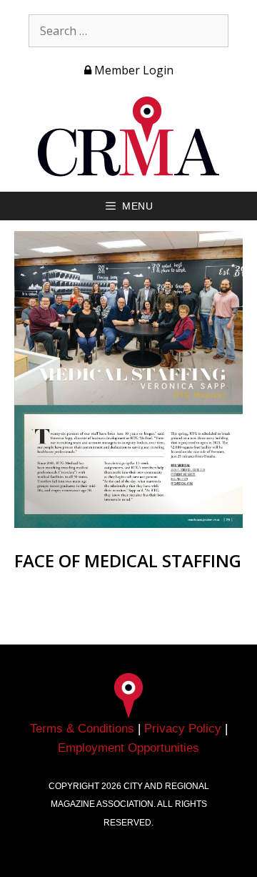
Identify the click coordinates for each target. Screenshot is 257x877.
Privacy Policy (182, 728)
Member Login (132, 70)
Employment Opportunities (128, 748)
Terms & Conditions (82, 728)
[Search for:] (128, 31)
